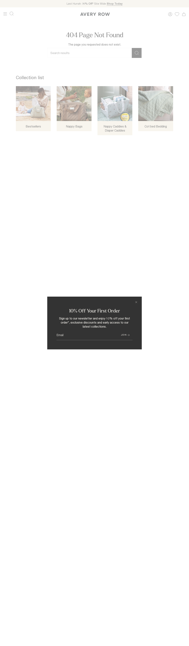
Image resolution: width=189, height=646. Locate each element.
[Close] (136, 302)
